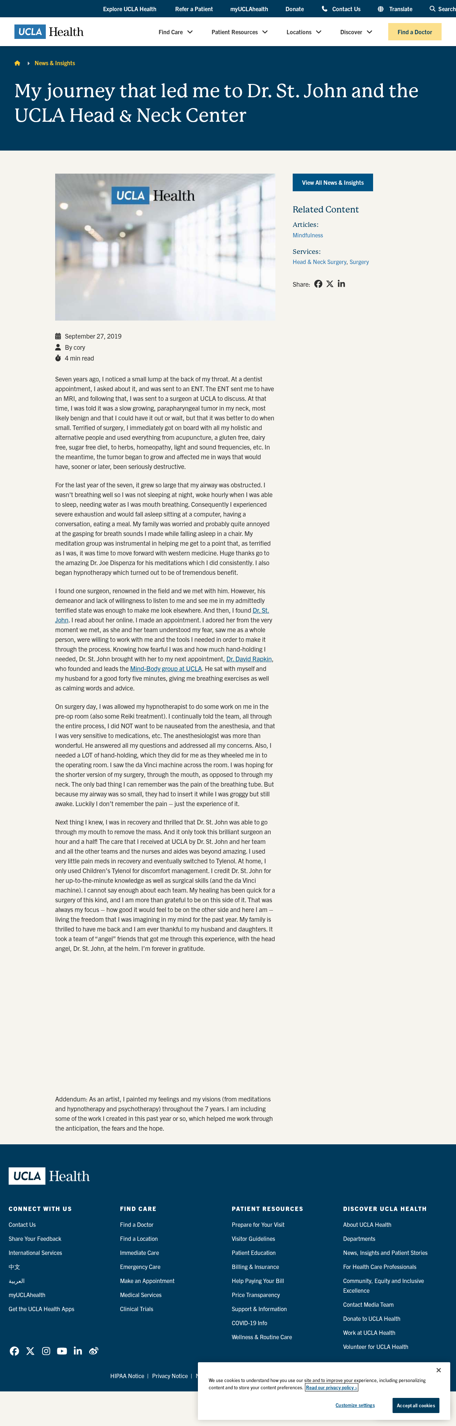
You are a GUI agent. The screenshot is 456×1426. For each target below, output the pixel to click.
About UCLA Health (367, 1224)
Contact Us (346, 8)
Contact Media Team (368, 1304)
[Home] (17, 62)
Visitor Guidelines (253, 1238)
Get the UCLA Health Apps (41, 1308)
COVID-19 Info (249, 1322)
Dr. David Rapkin (249, 658)
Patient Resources (235, 31)
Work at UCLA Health (369, 1332)
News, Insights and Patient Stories (385, 1252)
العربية (17, 1280)
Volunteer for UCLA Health (375, 1346)
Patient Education (254, 1252)
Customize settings (355, 1405)
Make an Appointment (147, 1280)
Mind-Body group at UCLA (166, 668)
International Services (35, 1252)
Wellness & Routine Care (262, 1336)
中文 (14, 1266)
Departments (359, 1238)
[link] (318, 284)
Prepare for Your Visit (258, 1224)
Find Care (171, 31)
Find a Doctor (415, 31)
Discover (351, 31)
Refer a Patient (194, 8)
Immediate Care (139, 1252)
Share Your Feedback (35, 1238)
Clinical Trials (136, 1308)
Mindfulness (308, 234)
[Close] (439, 1370)
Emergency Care (140, 1266)
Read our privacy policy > (331, 1387)
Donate (294, 8)
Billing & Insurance (255, 1266)
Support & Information (259, 1308)
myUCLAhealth (249, 8)
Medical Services (140, 1294)
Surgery (359, 261)
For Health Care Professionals (379, 1266)
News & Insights (55, 62)
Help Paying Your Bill (258, 1280)
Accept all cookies (416, 1405)
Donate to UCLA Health (371, 1318)
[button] (130, 9)
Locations (299, 31)
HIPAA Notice (127, 1375)
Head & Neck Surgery (319, 261)
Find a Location (139, 1238)
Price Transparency (256, 1294)
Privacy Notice (170, 1375)
